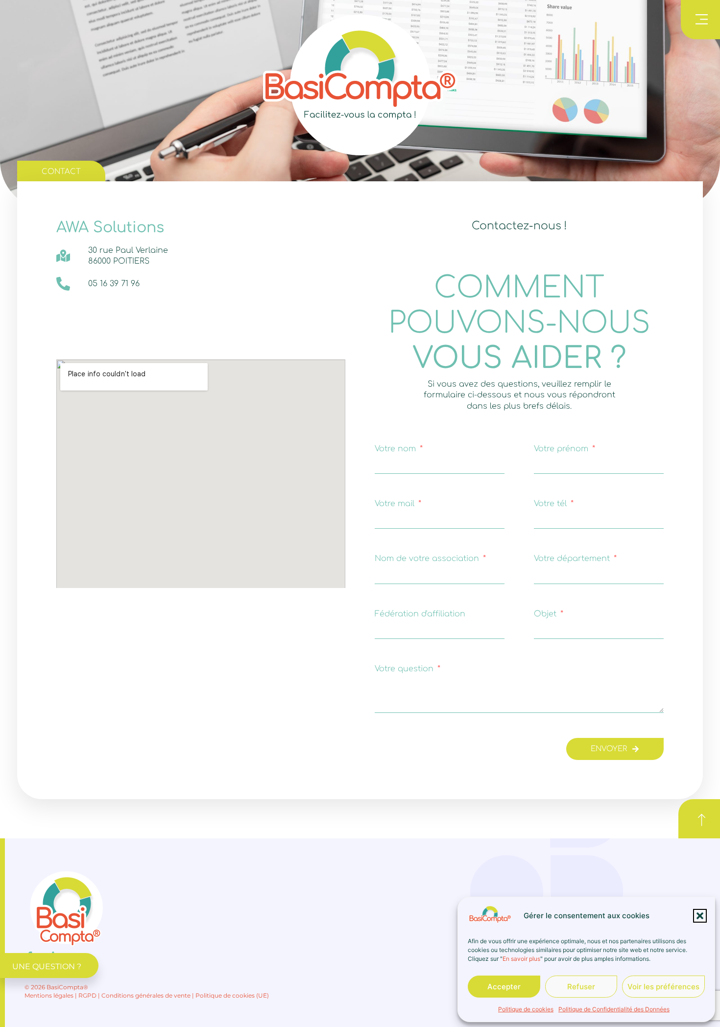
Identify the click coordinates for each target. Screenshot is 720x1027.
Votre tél (551, 503)
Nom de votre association (428, 558)
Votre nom (396, 448)
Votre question (405, 668)
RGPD (87, 995)
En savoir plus (521, 958)
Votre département (573, 558)
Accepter (504, 986)
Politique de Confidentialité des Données (614, 1009)
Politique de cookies (525, 1009)
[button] (700, 916)
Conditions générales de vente (146, 995)
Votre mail (396, 503)
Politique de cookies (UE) (232, 995)
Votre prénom (562, 448)
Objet (546, 614)
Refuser (581, 986)
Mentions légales (48, 995)
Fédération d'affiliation (420, 614)
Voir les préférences (663, 986)
